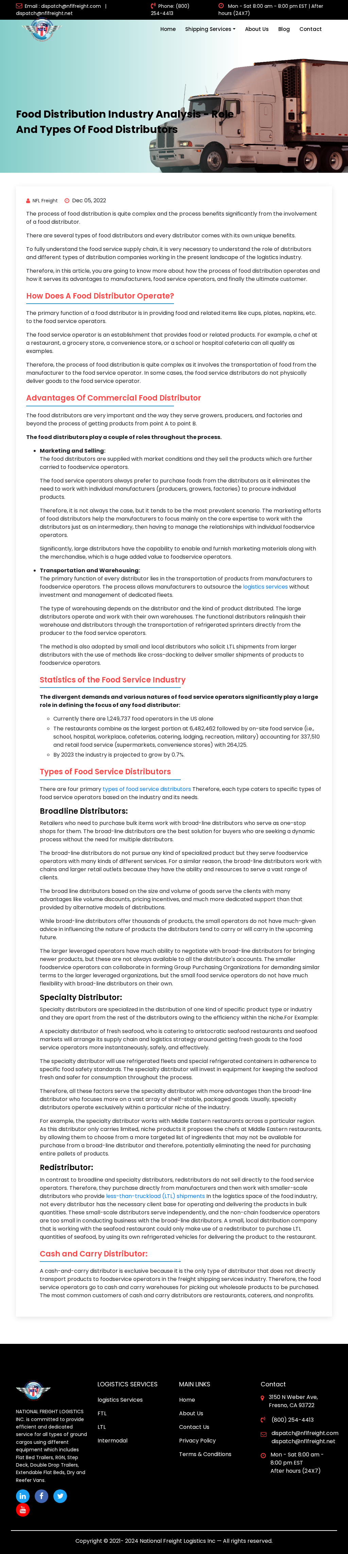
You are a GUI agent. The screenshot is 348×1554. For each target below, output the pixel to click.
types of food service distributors (146, 789)
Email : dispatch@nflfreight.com (63, 6)
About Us (257, 29)
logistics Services (120, 1400)
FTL (102, 1413)
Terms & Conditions (205, 1454)
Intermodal (112, 1441)
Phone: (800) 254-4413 (170, 10)
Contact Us (194, 1427)
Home (168, 29)
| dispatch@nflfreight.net (62, 10)
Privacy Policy (197, 1441)
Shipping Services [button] (208, 29)
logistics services (265, 587)
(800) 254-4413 (292, 1420)
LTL (102, 1427)
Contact (310, 29)
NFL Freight (45, 200)
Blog (284, 29)
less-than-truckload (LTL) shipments (156, 1196)
